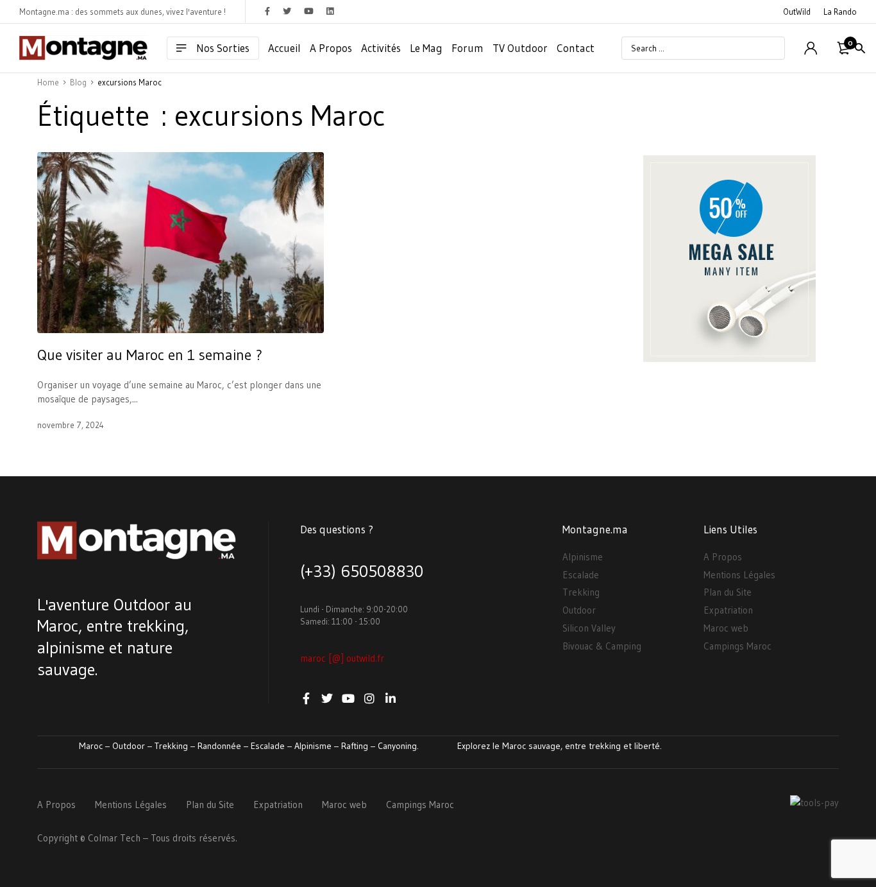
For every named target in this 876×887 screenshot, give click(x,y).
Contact (575, 48)
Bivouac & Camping (601, 646)
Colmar (102, 838)
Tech (130, 838)
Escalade (580, 575)
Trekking (581, 592)
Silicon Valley (589, 628)
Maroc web (725, 628)
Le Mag (426, 48)
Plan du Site (727, 592)
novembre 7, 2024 (70, 425)
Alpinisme (582, 557)
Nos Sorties (222, 48)
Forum (467, 48)
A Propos (331, 48)
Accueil (284, 48)
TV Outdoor (520, 48)
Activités (381, 48)
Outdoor (579, 610)
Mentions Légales (739, 575)
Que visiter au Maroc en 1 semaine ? (149, 355)
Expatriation (728, 610)
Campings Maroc (737, 646)
